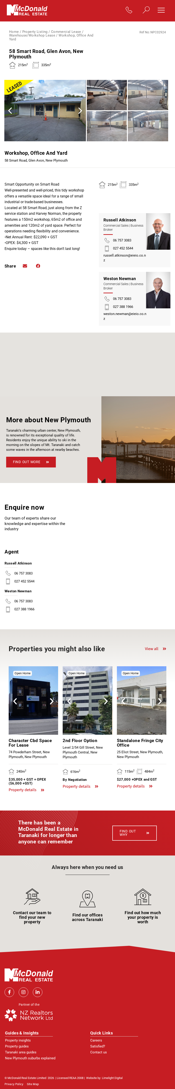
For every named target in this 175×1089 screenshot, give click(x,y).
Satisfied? (97, 1046)
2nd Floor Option (80, 740)
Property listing (35, 32)
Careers (96, 1040)
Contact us (98, 1052)
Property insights (18, 1040)
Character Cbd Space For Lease (30, 743)
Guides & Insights (22, 1033)
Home (14, 32)
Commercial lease (66, 32)
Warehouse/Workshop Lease (32, 35)
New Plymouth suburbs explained (30, 1058)
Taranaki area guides (20, 1052)
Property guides (17, 1046)
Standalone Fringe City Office (140, 743)
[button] (162, 10)
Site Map (33, 1084)
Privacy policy (14, 1084)
